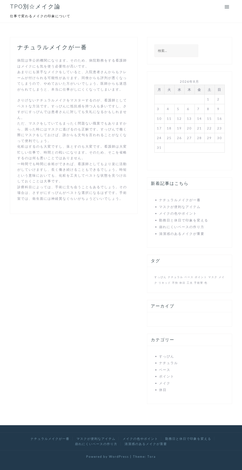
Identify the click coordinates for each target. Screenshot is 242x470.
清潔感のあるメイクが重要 (181, 234)
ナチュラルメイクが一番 (180, 200)
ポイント (201, 277)
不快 (175, 282)
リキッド (165, 282)
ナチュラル (175, 277)
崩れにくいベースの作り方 (181, 227)
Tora (151, 456)
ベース (189, 277)
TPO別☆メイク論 (35, 6)
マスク (212, 277)
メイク (164, 383)
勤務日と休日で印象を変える (183, 220)
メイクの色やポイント (178, 213)
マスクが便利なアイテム (180, 207)
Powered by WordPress (107, 456)
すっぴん (160, 277)
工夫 (190, 282)
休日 (182, 282)
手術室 (198, 282)
